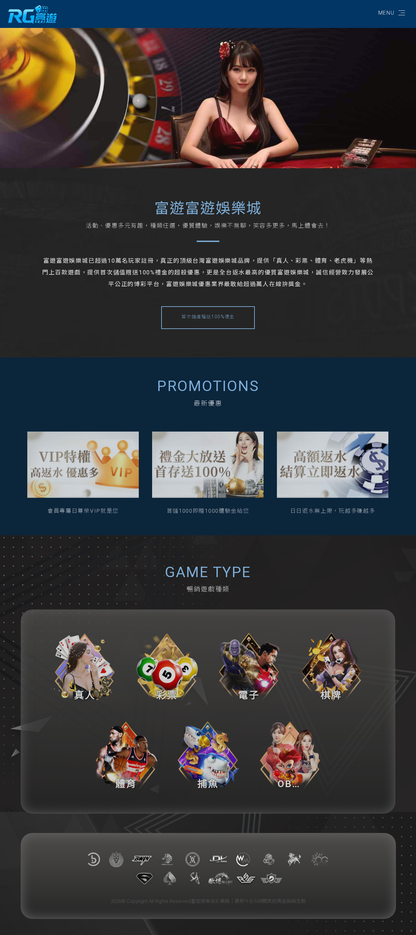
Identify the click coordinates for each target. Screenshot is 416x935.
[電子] (249, 660)
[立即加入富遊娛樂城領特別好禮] (32, 14)
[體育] (126, 749)
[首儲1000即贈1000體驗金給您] (208, 458)
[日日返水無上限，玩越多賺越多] (332, 458)
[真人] (85, 660)
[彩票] (167, 660)
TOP (404, 924)
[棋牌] (331, 660)
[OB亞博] (290, 749)
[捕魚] (208, 749)
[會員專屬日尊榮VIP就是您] (83, 458)
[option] (208, 95)
